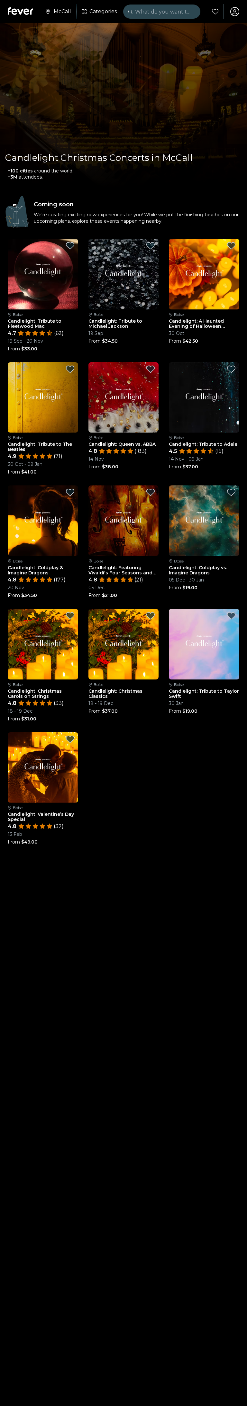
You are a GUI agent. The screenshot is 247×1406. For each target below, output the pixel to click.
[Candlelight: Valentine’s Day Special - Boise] (43, 767)
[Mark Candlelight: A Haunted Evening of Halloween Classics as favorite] (231, 245)
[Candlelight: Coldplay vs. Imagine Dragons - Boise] (204, 520)
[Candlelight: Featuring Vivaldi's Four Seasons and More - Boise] (123, 520)
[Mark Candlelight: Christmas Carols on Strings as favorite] (70, 615)
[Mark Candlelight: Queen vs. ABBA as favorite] (150, 369)
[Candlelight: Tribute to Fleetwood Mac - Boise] (43, 274)
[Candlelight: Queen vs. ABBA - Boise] (123, 397)
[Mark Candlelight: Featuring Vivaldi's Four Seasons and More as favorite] (150, 492)
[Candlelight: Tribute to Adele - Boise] (204, 397)
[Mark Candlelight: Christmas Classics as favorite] (150, 615)
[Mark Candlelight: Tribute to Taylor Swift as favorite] (231, 615)
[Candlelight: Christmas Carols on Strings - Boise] (43, 644)
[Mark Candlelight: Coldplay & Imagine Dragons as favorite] (70, 492)
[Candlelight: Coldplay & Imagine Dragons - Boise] (43, 520)
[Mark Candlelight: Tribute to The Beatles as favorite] (70, 369)
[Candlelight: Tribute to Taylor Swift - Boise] (204, 644)
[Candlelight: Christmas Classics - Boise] (123, 644)
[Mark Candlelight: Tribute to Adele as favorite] (231, 369)
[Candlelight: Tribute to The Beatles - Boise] (43, 397)
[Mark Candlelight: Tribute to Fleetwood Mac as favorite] (70, 245)
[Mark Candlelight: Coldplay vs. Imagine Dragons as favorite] (231, 492)
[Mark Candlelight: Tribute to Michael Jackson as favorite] (150, 245)
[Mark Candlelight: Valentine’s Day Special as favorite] (70, 739)
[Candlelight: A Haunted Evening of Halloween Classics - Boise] (204, 274)
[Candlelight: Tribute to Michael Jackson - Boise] (123, 274)
